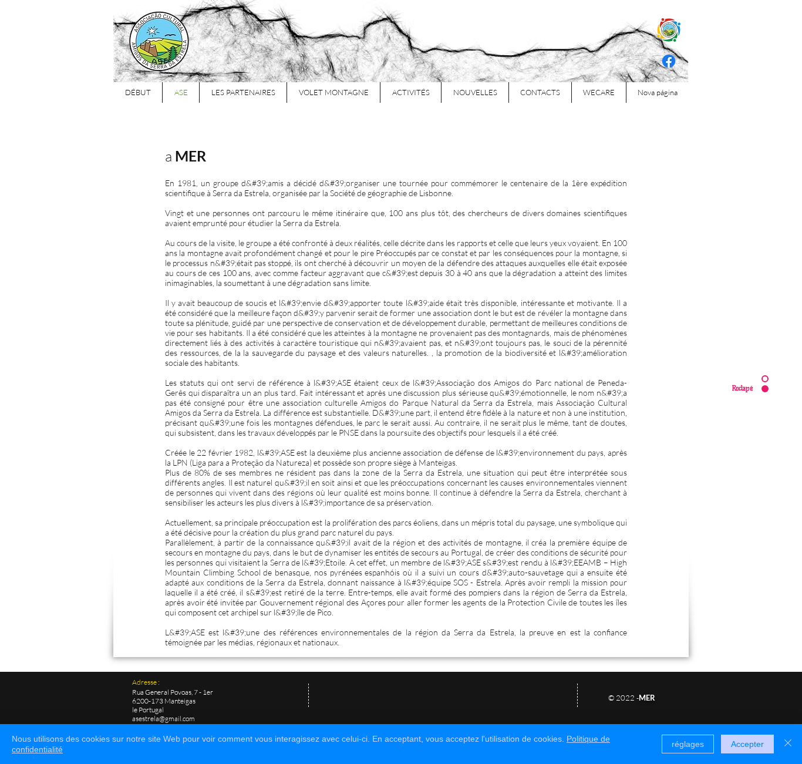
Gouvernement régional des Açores (323, 602)
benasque (292, 572)
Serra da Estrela (484, 632)
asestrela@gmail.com (163, 718)
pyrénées (346, 572)
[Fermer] (788, 744)
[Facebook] (669, 61)
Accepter (747, 744)
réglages (688, 744)
